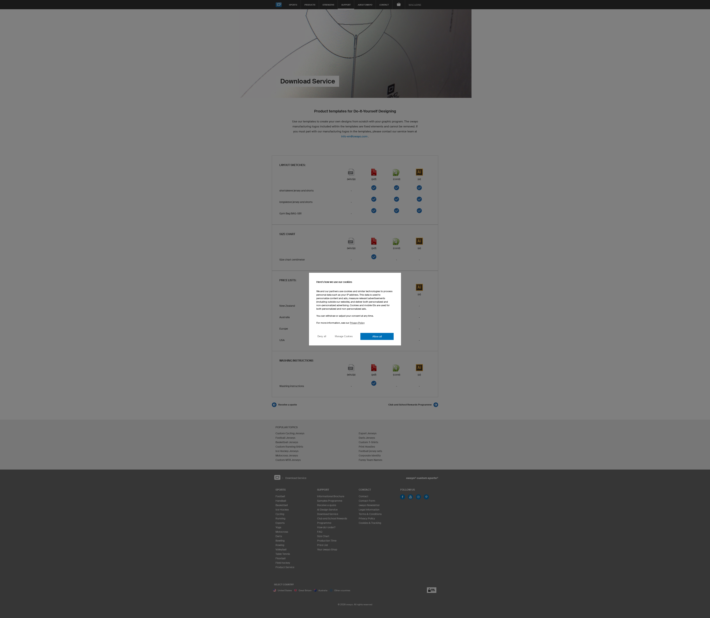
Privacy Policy (357, 322)
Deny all (321, 336)
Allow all (377, 336)
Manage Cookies (344, 336)
